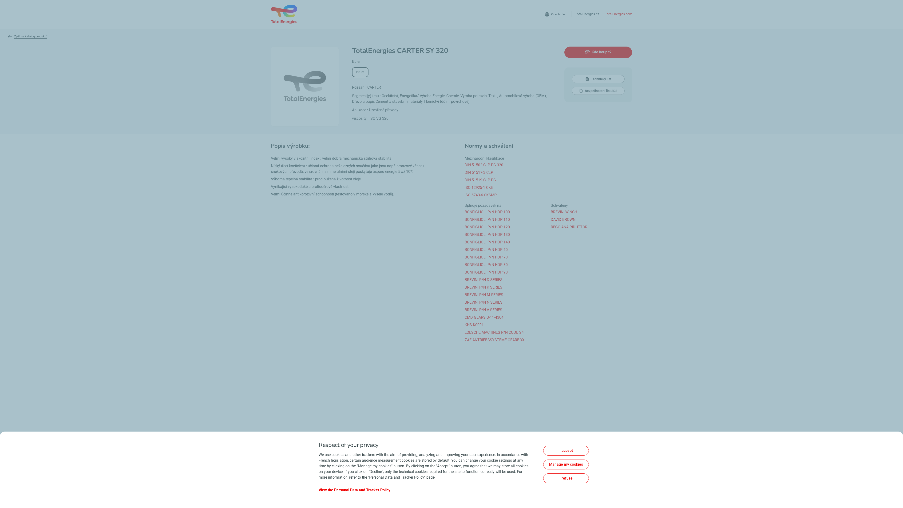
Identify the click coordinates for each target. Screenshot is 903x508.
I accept (566, 450)
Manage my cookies (566, 464)
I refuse (566, 478)
